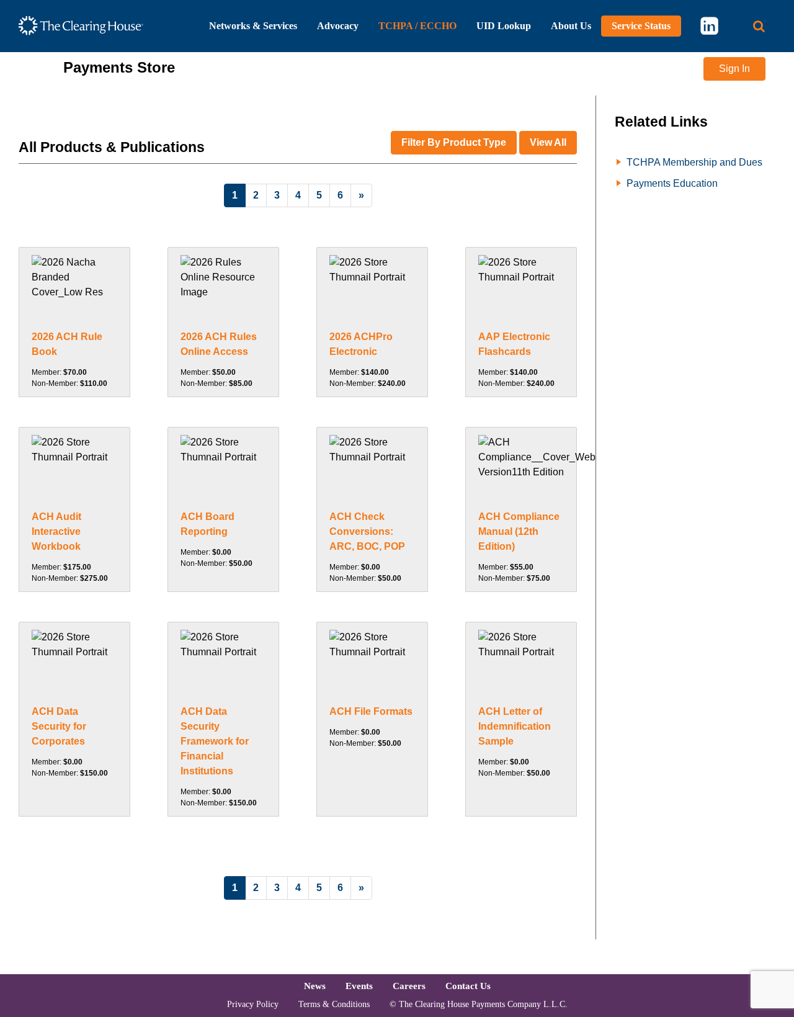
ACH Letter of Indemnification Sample (514, 726)
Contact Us (468, 985)
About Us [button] (571, 25)
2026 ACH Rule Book (67, 344)
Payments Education (672, 183)
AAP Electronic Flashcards (514, 344)
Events (359, 985)
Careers (409, 985)
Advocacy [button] (338, 25)
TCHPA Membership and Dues (694, 162)
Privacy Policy (253, 1004)
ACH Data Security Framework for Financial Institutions (215, 741)
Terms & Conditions (334, 1004)
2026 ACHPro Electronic (361, 344)
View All (548, 142)
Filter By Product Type (453, 142)
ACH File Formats (371, 711)
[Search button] (759, 26)
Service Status (641, 25)
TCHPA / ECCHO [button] (417, 25)
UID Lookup (503, 25)
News (315, 985)
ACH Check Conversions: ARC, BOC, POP (367, 531)
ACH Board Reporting (207, 524)
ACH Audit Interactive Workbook (56, 531)
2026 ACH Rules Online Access (219, 344)
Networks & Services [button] (253, 25)
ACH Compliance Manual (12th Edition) (519, 531)
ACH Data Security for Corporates (59, 726)
